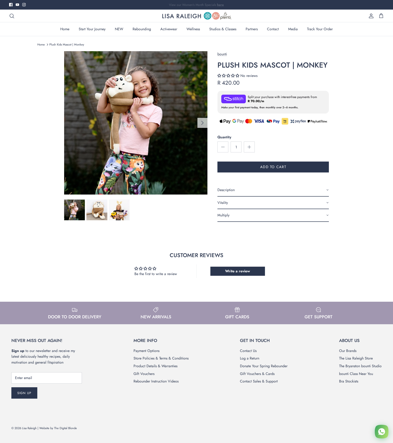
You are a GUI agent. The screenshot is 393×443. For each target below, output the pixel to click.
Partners (252, 29)
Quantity (224, 137)
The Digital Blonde (65, 428)
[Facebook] (11, 4)
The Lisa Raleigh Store (356, 358)
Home (64, 29)
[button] (228, 75)
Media (293, 29)
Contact (273, 29)
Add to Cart (273, 167)
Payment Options (146, 350)
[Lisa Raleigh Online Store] (196, 16)
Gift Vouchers (144, 373)
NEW (119, 29)
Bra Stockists (348, 381)
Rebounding (142, 29)
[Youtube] (17, 4)
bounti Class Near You (356, 373)
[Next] (202, 123)
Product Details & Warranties (155, 366)
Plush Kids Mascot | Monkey (66, 44)
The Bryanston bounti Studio (360, 366)
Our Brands (347, 350)
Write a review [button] (237, 271)
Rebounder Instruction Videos (156, 381)
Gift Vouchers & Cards (257, 373)
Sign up (24, 393)
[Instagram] (24, 4)
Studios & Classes (222, 29)
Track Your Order (320, 29)
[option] (135, 123)
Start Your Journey (92, 29)
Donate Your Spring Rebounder (263, 366)
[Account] (370, 16)
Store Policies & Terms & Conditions (161, 358)
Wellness (193, 29)
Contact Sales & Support (259, 381)
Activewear (168, 29)
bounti (222, 54)
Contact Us (248, 350)
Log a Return (249, 358)
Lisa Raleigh (29, 428)
